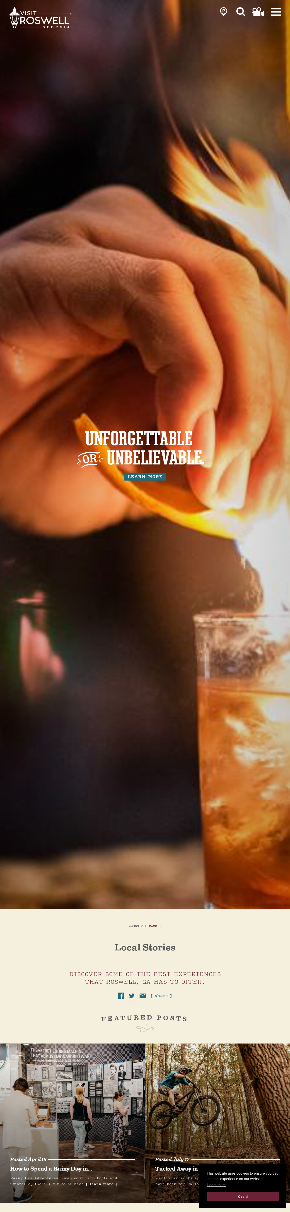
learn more (145, 476)
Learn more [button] (216, 1185)
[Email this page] (142, 996)
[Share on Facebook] (121, 996)
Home (136, 925)
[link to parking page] (224, 11)
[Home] (41, 18)
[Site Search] (240, 11)
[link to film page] (258, 11)
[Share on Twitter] (131, 996)
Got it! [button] (243, 1196)
